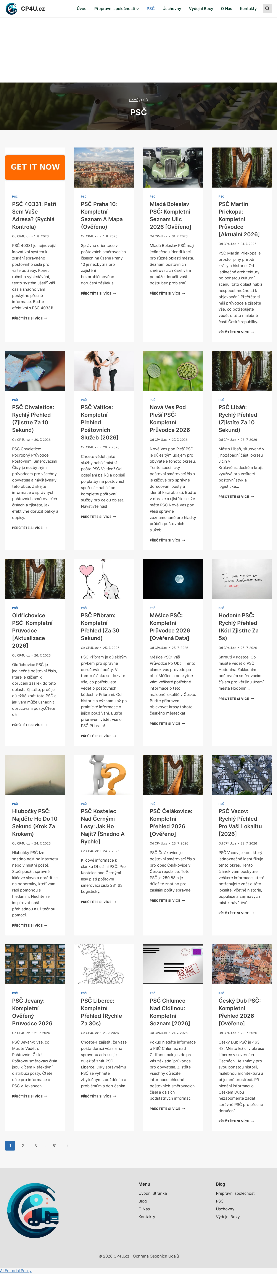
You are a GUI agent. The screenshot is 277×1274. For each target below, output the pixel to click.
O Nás (226, 8)
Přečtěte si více (29, 318)
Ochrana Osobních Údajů (156, 1256)
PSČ (151, 8)
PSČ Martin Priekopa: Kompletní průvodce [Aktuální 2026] (239, 219)
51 (55, 1145)
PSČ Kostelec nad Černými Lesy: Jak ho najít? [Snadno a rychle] (103, 826)
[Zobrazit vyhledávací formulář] (267, 8)
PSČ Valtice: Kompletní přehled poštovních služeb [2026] (100, 422)
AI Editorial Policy (16, 1270)
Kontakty (248, 8)
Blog (142, 1201)
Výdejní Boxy (201, 8)
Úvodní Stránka (152, 1193)
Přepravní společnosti (236, 1193)
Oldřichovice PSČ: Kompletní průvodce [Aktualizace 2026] (32, 630)
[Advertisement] (138, 50)
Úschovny (172, 8)
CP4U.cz (23, 236)
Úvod (82, 8)
